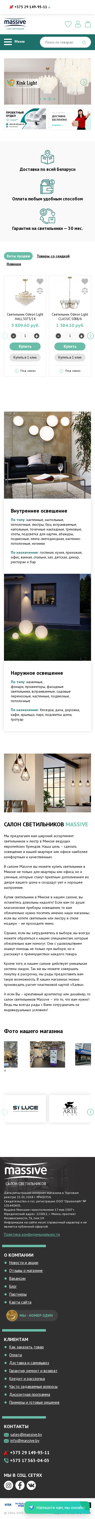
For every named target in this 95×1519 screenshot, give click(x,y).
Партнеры (18, 1294)
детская (60, 557)
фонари (17, 686)
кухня (59, 552)
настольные (54, 519)
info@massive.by (24, 1440)
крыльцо (28, 714)
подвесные (20, 538)
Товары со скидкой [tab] (53, 256)
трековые (73, 529)
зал (50, 557)
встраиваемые (64, 524)
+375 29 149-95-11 (31, 6)
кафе (15, 714)
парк (40, 714)
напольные (19, 529)
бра (48, 524)
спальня (40, 557)
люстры (38, 524)
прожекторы (35, 686)
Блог (13, 1286)
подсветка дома (58, 714)
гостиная (47, 552)
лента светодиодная (47, 538)
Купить (25, 346)
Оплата (15, 1355)
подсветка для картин (39, 534)
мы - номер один (36, 1315)
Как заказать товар (26, 1347)
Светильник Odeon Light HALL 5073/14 (25, 316)
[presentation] (11, 82)
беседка (47, 709)
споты (15, 534)
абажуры (66, 534)
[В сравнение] (40, 290)
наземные (34, 681)
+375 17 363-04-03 (29, 1460)
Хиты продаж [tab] (18, 256)
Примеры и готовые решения (34, 1402)
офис (15, 557)
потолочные (20, 524)
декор (74, 557)
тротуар (17, 719)
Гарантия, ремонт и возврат (33, 1371)
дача (59, 709)
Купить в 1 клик (25, 357)
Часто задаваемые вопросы (33, 1386)
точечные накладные (47, 529)
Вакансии (17, 1278)
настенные (34, 519)
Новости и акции (23, 1263)
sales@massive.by (26, 1434)
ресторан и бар (23, 562)
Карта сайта (20, 1302)
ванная (26, 557)
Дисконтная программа (29, 1394)
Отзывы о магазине (26, 1270)
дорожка (72, 709)
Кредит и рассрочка (27, 1379)
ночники (38, 543)
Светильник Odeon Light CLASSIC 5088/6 (70, 316)
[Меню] (8, 42)
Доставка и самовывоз (29, 1363)
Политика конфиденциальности (32, 1234)
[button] (40, 99)
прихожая (74, 552)
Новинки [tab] (14, 264)
